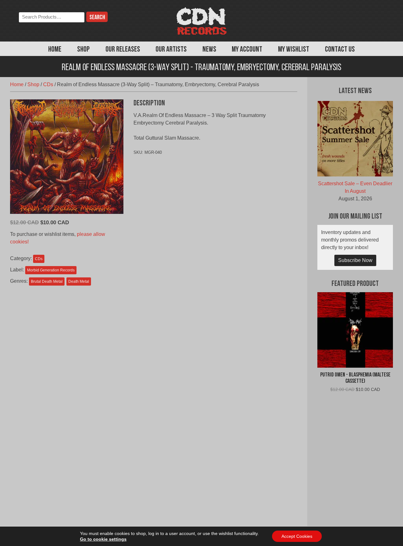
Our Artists (171, 49)
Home (54, 49)
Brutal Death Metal (47, 281)
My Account (247, 49)
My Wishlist (293, 49)
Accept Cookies (296, 536)
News (209, 49)
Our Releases (122, 49)
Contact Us (340, 49)
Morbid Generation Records (51, 270)
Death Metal (78, 281)
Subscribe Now (355, 260)
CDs (48, 84)
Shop (83, 49)
